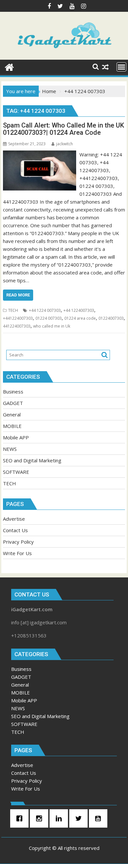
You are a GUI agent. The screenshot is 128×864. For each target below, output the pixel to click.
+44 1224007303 (78, 310)
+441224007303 (18, 318)
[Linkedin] (60, 818)
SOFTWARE (16, 472)
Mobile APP (16, 437)
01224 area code (80, 318)
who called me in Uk (51, 326)
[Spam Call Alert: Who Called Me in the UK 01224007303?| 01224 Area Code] (39, 154)
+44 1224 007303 (45, 310)
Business (13, 391)
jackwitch (64, 144)
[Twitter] (80, 818)
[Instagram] (41, 818)
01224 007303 (48, 318)
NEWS (10, 449)
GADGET (13, 403)
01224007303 (111, 318)
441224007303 (17, 326)
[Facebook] (21, 818)
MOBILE (12, 426)
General (12, 414)
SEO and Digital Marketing (32, 460)
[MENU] (121, 66)
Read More (18, 294)
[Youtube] (100, 818)
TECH (13, 310)
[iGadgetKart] (9, 66)
